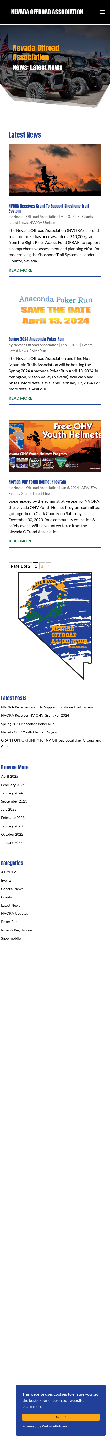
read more (20, 270)
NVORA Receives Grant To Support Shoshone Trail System (49, 208)
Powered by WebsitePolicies (44, 1426)
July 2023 (8, 809)
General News (12, 889)
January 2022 (12, 842)
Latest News (18, 222)
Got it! (61, 1417)
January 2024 (12, 793)
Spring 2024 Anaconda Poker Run (36, 339)
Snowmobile (11, 938)
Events (87, 345)
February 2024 (13, 785)
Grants (87, 216)
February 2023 (13, 817)
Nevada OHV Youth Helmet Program (37, 482)
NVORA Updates (42, 222)
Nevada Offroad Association (35, 216)
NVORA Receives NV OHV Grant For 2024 (35, 715)
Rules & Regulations (16, 930)
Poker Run (37, 350)
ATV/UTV (88, 487)
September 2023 (14, 801)
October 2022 (12, 834)
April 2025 (9, 776)
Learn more (32, 1406)
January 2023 (12, 826)
